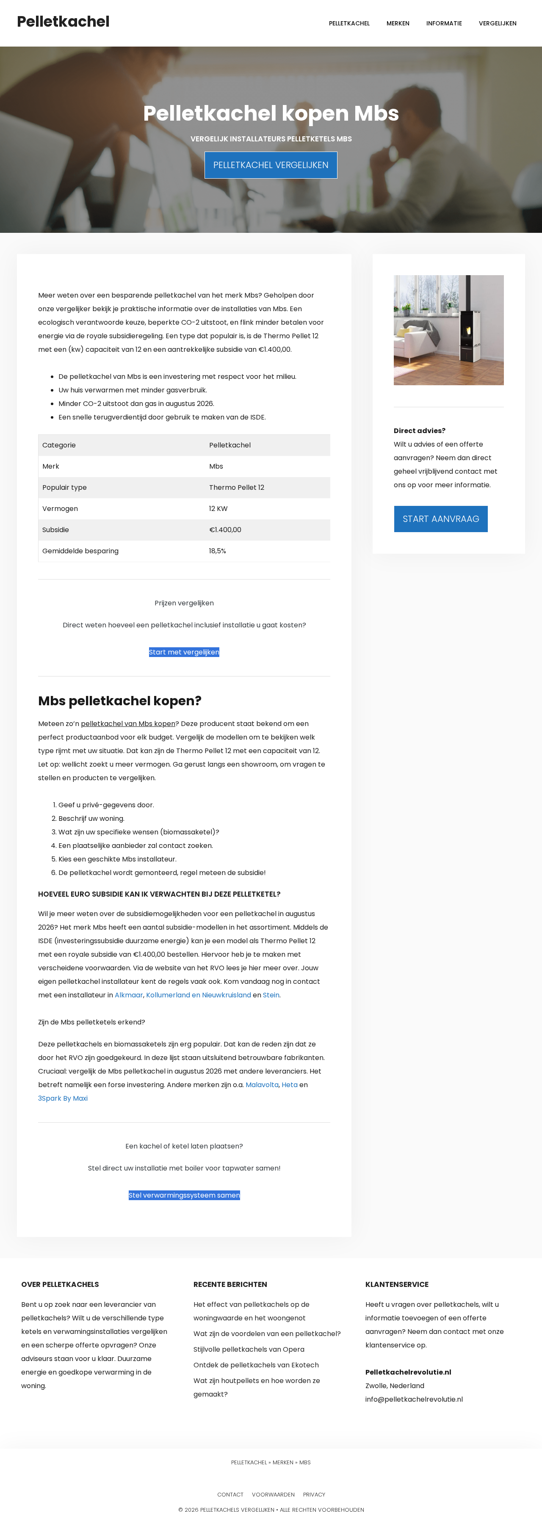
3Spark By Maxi (63, 1098)
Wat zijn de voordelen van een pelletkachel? (267, 1334)
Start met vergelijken (184, 652)
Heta (290, 1085)
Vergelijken (498, 23)
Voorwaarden (273, 1495)
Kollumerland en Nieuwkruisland (198, 995)
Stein (271, 995)
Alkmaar (129, 995)
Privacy (314, 1495)
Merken (398, 23)
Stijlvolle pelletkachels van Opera (249, 1349)
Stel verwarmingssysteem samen (184, 1195)
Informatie (444, 23)
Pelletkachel (63, 21)
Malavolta (262, 1085)
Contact (230, 1495)
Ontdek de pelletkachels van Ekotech (256, 1365)
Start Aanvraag (441, 519)
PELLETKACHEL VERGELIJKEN (271, 165)
